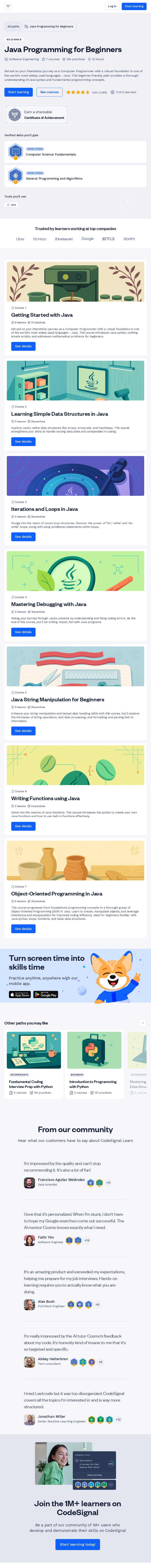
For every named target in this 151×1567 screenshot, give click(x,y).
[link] (8, 6)
